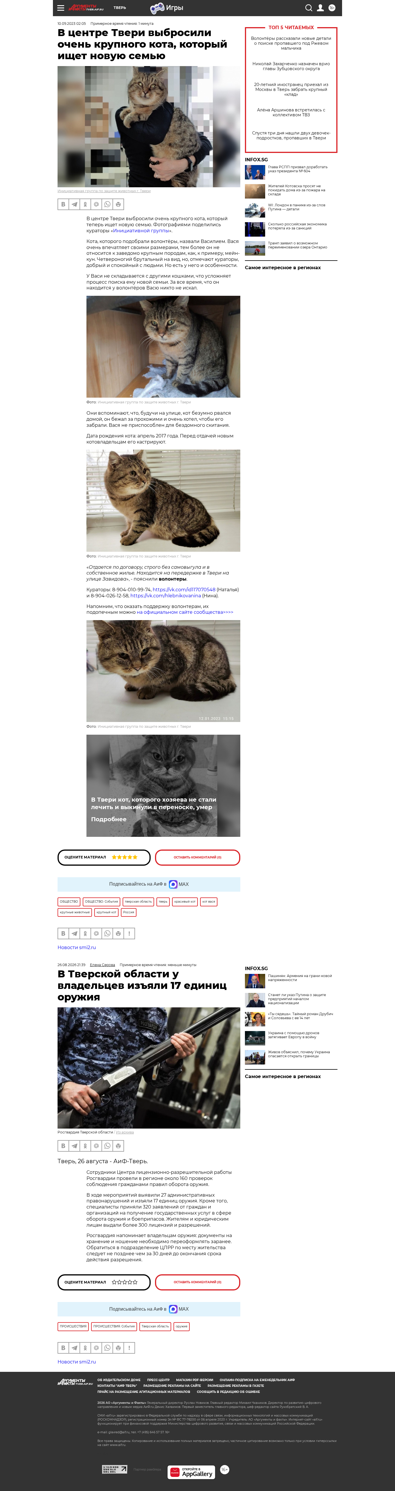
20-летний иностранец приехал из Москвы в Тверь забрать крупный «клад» (291, 89)
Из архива (125, 1132)
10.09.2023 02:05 (72, 23)
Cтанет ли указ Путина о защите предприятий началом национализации (297, 999)
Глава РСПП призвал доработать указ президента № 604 (298, 169)
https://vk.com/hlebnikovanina (165, 595)
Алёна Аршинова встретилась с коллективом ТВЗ (291, 112)
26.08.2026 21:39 (71, 965)
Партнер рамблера (147, 1469)
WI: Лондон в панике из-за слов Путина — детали (296, 207)
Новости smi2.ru (77, 947)
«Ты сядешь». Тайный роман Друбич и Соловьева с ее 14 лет (300, 1016)
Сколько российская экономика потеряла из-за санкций (297, 226)
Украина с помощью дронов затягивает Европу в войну (293, 1035)
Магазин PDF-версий (194, 1380)
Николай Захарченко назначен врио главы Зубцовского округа (291, 66)
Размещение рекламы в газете (236, 1386)
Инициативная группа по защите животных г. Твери (104, 191)
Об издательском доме (119, 1380)
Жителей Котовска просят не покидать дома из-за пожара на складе (296, 190)
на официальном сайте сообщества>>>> (185, 612)
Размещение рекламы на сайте (172, 1386)
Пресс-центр (158, 1380)
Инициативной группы (141, 230)
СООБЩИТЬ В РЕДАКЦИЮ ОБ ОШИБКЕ (228, 1392)
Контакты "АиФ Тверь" (117, 1386)
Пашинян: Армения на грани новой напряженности (300, 978)
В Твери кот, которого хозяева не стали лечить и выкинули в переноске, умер (153, 803)
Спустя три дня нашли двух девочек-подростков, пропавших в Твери (291, 136)
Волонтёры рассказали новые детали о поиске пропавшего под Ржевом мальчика (291, 43)
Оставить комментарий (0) (198, 857)
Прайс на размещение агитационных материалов (143, 1392)
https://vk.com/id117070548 (184, 589)
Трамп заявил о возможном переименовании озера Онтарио (297, 245)
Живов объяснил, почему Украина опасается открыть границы (299, 1054)
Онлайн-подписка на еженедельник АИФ (257, 1380)
